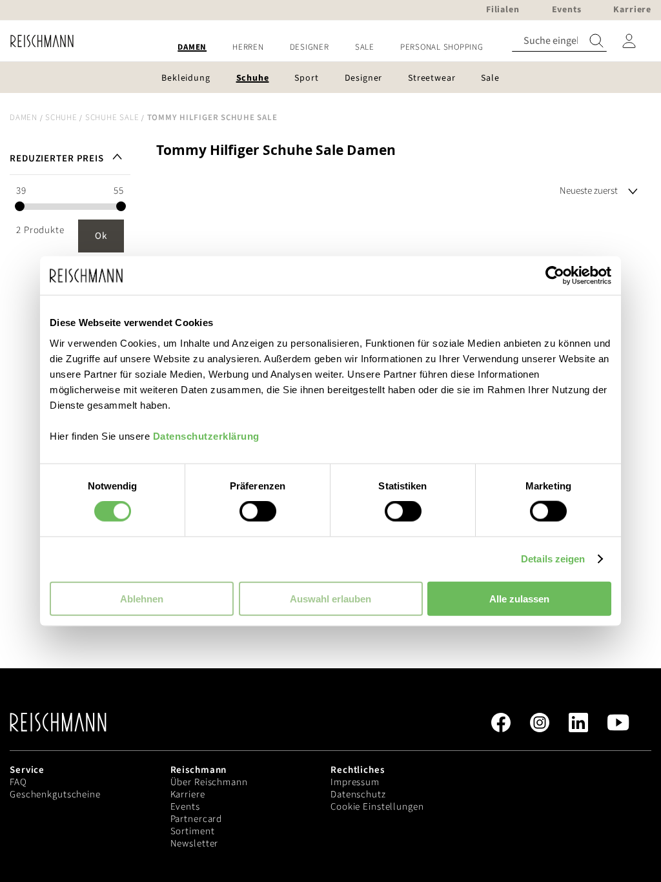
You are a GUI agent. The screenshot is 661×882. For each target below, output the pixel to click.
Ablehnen (141, 598)
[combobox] (559, 41)
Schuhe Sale (112, 117)
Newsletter (194, 843)
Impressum (355, 782)
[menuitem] (192, 47)
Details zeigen (553, 558)
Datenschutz (358, 794)
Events (185, 807)
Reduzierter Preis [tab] (57, 158)
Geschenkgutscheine (55, 794)
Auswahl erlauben (330, 598)
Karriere (187, 794)
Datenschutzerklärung (206, 435)
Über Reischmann (209, 782)
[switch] (257, 512)
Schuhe (61, 117)
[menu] (330, 47)
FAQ (18, 782)
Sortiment (192, 831)
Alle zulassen (519, 598)
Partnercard (196, 819)
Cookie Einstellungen (377, 807)
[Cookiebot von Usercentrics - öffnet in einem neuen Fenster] (554, 275)
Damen (23, 117)
